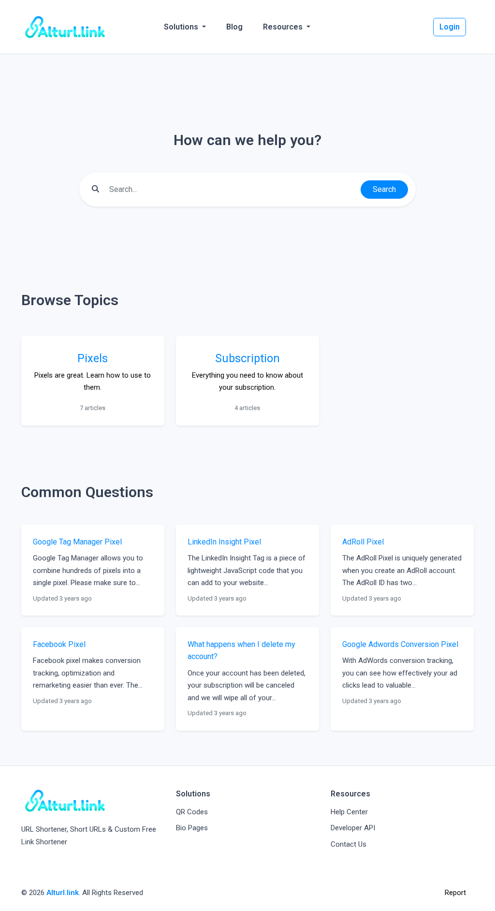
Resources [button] (284, 26)
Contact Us (348, 844)
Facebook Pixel (59, 644)
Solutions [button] (182, 26)
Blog (234, 26)
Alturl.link (62, 892)
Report (455, 892)
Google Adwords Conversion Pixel (400, 644)
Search (384, 189)
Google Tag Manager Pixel (77, 541)
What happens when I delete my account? (241, 650)
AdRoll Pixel (363, 541)
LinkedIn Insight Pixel (224, 541)
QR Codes (192, 812)
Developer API (353, 827)
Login (449, 26)
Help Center (349, 812)
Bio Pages (192, 827)
